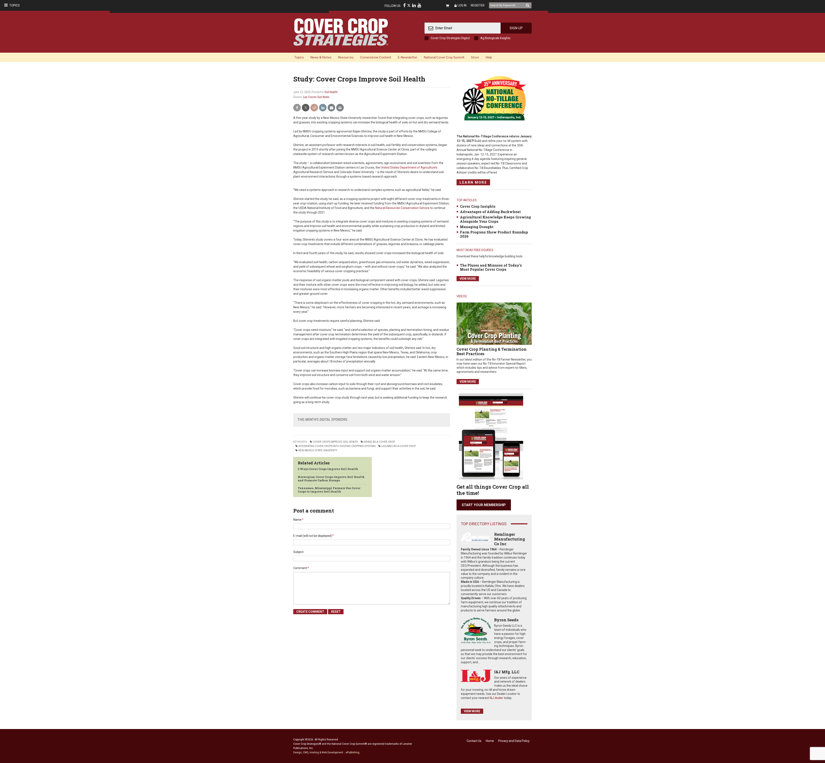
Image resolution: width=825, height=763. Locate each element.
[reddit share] (314, 108)
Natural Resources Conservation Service (402, 208)
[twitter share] (305, 108)
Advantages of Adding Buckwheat (490, 211)
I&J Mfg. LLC (506, 671)
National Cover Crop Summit (444, 57)
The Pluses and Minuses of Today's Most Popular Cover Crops (491, 267)
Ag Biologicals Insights (495, 38)
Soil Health (331, 92)
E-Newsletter (407, 57)
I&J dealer (496, 698)
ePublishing (352, 752)
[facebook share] (297, 108)
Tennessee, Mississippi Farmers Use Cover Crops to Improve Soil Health (329, 489)
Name (298, 519)
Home (490, 741)
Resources (346, 57)
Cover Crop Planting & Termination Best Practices (492, 351)
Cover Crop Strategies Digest (450, 38)
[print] (340, 108)
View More (468, 278)
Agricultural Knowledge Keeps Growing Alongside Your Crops (495, 219)
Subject (298, 552)
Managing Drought (476, 226)
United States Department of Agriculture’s (409, 167)
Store (475, 57)
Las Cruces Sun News (316, 97)
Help (489, 57)
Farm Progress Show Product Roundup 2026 (494, 234)
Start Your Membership (484, 505)
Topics (14, 5)
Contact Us (474, 741)
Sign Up (516, 28)
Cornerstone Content (375, 57)
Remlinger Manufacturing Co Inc (509, 539)
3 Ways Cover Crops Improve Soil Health (328, 469)
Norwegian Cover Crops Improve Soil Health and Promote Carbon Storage (331, 478)
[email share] (331, 108)
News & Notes (321, 57)
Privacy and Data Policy (514, 741)
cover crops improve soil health (335, 441)
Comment (301, 568)
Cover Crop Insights (477, 206)
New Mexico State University (317, 450)
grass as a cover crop (379, 441)
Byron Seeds (506, 619)
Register (477, 5)
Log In (462, 5)
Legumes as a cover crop (398, 446)
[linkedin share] (323, 108)
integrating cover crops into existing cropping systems (337, 446)
